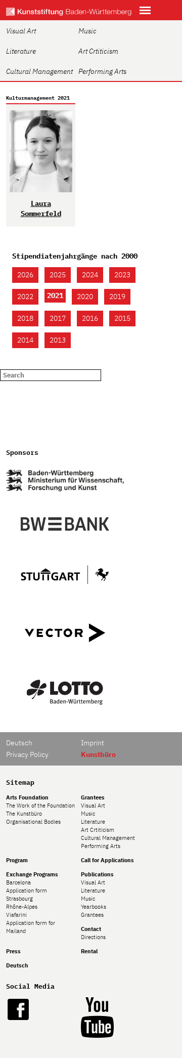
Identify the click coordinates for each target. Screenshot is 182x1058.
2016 (90, 318)
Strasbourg (19, 898)
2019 (117, 296)
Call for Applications (107, 860)
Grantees (93, 797)
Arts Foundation (27, 797)
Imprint (92, 742)
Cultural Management (39, 71)
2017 (58, 318)
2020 (85, 296)
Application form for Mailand (30, 927)
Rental (89, 951)
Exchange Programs (32, 874)
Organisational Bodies (33, 821)
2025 (58, 274)
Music (87, 30)
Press (13, 951)
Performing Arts (102, 71)
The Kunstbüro (24, 813)
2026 (25, 274)
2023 (122, 274)
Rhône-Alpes (21, 906)
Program (17, 860)
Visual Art (21, 30)
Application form (26, 890)
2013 (58, 340)
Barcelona (18, 882)
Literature (21, 51)
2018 (25, 318)
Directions (93, 937)
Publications (97, 874)
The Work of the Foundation (40, 805)
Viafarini (16, 914)
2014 (25, 340)
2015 (122, 318)
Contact (91, 929)
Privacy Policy (27, 754)
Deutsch (19, 742)
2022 (25, 296)
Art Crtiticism (98, 51)
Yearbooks (93, 906)
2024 (90, 274)
